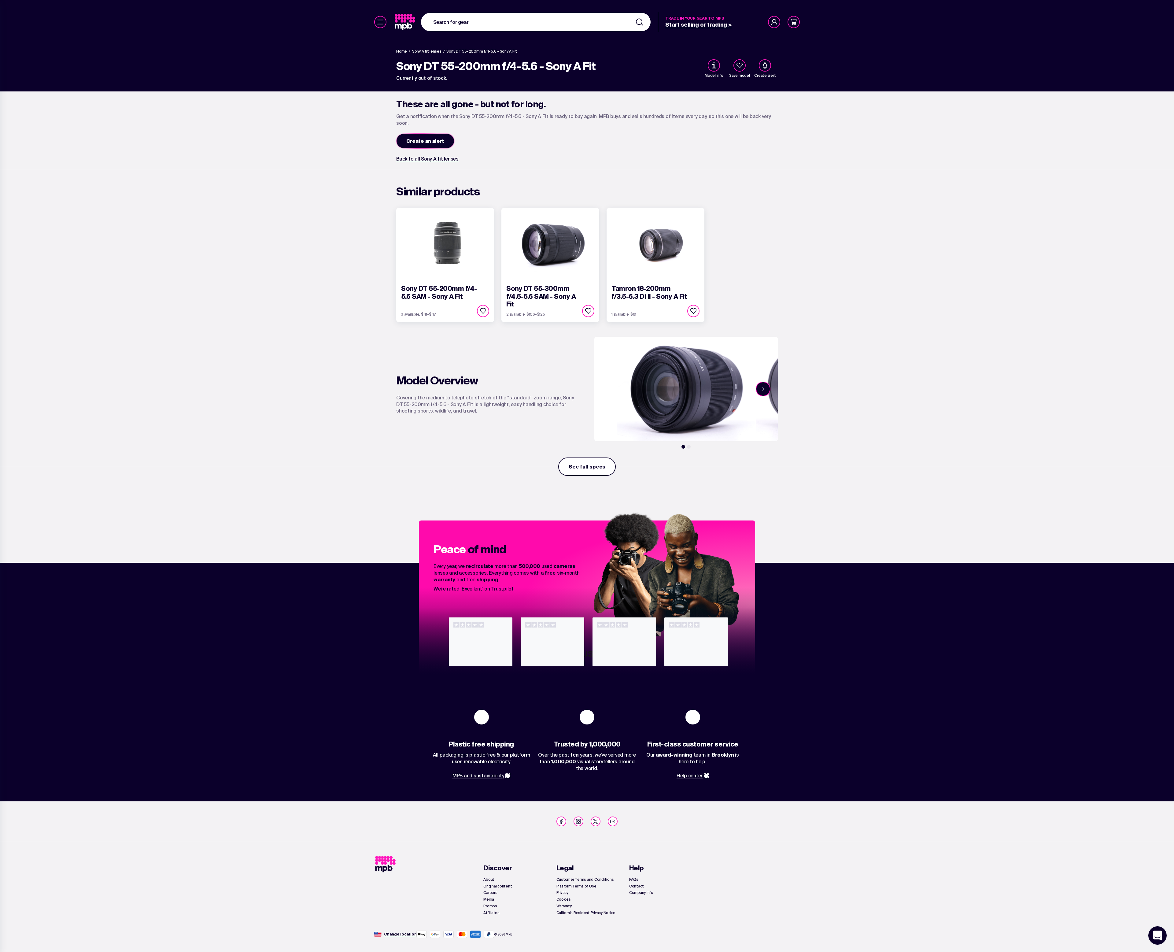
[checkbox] (739, 65)
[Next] (763, 389)
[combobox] (536, 22)
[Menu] (380, 22)
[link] (405, 22)
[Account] (774, 22)
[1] (683, 447)
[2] (689, 447)
